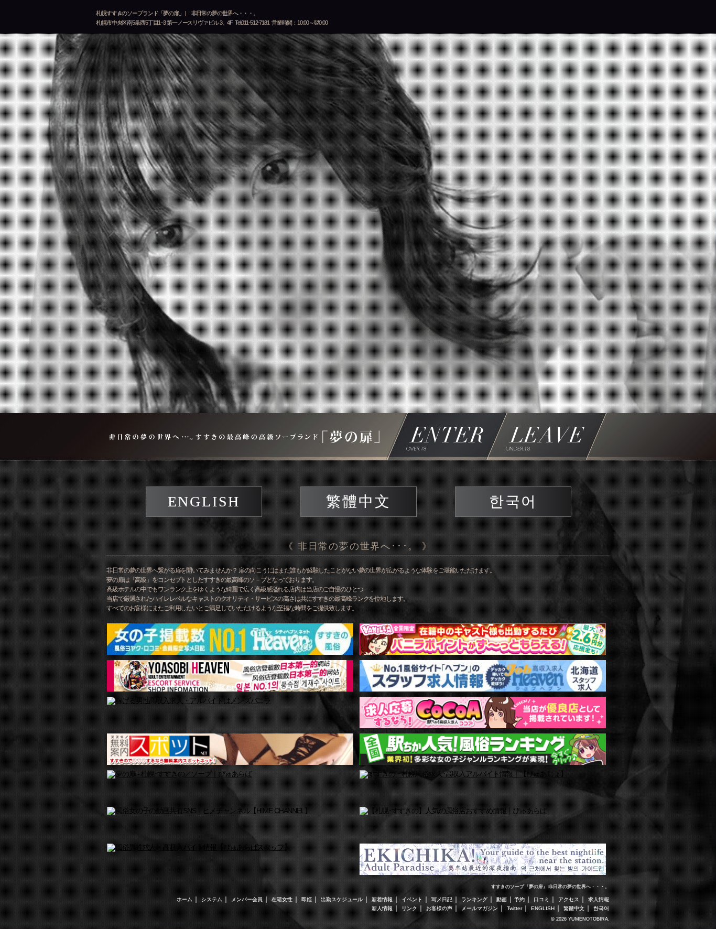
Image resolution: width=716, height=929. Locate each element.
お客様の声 (439, 908)
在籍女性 (282, 899)
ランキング (474, 899)
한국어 (513, 501)
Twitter (514, 908)
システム (211, 899)
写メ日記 (441, 899)
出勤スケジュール (342, 899)
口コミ (541, 899)
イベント (412, 899)
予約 (519, 899)
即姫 (306, 899)
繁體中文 (358, 501)
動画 (501, 899)
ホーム (184, 899)
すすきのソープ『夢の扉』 (519, 886)
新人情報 (382, 908)
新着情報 (382, 899)
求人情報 (598, 899)
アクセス (568, 899)
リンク (409, 908)
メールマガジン (479, 908)
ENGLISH (204, 501)
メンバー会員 (247, 899)
